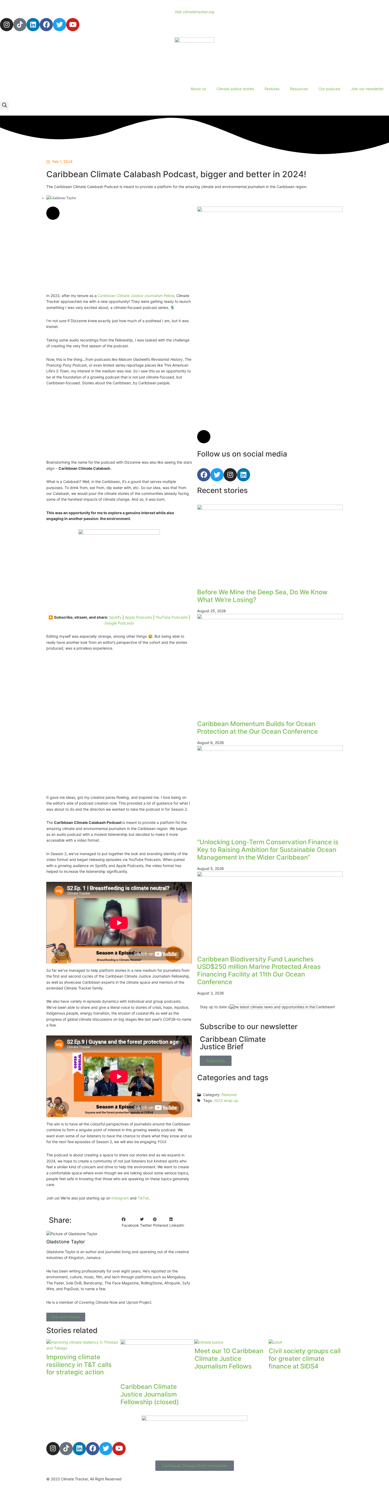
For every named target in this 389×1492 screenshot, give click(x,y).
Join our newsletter (367, 88)
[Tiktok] (19, 24)
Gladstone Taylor (92, 197)
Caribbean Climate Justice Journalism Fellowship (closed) (149, 1394)
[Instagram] (6, 24)
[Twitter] (59, 24)
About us (198, 88)
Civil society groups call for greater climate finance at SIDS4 (305, 1358)
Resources (299, 88)
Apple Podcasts (138, 617)
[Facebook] (46, 24)
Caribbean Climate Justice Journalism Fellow (136, 295)
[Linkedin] (33, 24)
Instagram (120, 1198)
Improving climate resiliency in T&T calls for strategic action (79, 1364)
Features (272, 88)
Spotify (115, 617)
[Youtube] (72, 24)
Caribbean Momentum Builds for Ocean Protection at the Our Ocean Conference (257, 727)
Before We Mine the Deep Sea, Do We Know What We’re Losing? (262, 596)
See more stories (66, 1317)
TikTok (143, 1198)
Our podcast (329, 88)
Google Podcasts (119, 623)
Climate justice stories (235, 88)
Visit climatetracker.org (194, 12)
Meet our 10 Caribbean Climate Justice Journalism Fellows (229, 1358)
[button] (4, 105)
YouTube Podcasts (172, 617)
